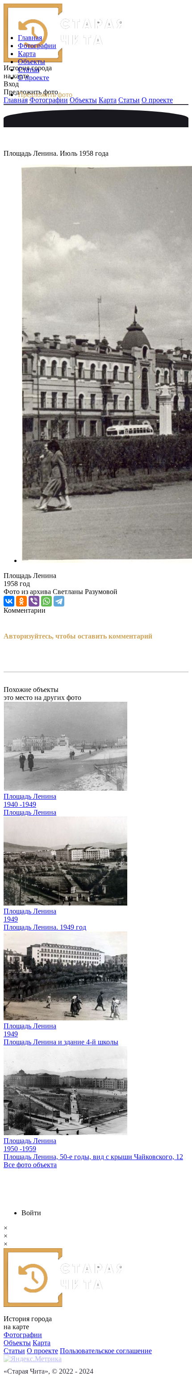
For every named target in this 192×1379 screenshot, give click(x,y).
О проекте (33, 77)
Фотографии (37, 45)
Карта (27, 53)
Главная (30, 37)
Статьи (28, 69)
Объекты (31, 61)
